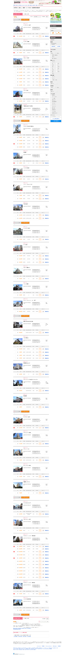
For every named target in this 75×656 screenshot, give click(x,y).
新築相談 (34, 649)
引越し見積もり (32, 648)
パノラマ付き (54, 111)
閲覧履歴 (47, 3)
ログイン (57, 3)
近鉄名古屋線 (20, 636)
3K (52, 68)
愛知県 (31, 5)
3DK (58, 68)
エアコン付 (53, 103)
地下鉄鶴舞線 (16, 636)
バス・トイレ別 (54, 96)
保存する (53, 33)
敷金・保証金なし (54, 58)
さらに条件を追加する (56, 118)
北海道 (14, 649)
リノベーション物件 (15, 648)
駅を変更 (59, 46)
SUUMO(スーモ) (59, 1)
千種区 (36, 5)
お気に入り (42, 3)
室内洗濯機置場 (54, 101)
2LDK (58, 66)
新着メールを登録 (58, 33)
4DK (52, 71)
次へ (47, 621)
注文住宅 (20, 648)
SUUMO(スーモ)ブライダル (21, 3)
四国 (27, 649)
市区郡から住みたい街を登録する (26, 628)
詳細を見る (47, 36)
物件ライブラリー (40, 648)
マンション (53, 76)
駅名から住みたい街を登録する (17, 628)
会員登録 (52, 3)
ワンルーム (53, 61)
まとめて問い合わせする (25, 19)
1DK (58, 63)
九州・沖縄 (31, 649)
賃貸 (28, 5)
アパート (53, 78)
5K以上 (53, 73)
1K (52, 63)
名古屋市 (33, 5)
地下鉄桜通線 (29, 636)
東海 (23, 649)
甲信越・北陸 (20, 649)
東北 (16, 649)
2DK (52, 66)
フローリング (54, 106)
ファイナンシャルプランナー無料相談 (47, 648)
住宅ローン (36, 648)
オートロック (54, 104)
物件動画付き (54, 109)
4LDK (58, 71)
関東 (17, 649)
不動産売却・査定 (28, 648)
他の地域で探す (31, 3)
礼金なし (53, 56)
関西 (25, 649)
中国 (28, 649)
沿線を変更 (53, 46)
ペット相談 (53, 98)
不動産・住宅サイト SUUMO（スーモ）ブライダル (20, 5)
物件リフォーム (23, 648)
